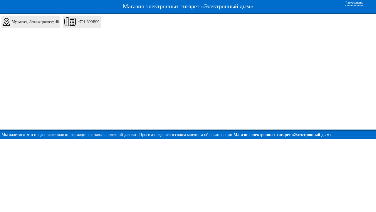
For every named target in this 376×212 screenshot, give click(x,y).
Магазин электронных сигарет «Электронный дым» (188, 6)
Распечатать (354, 3)
